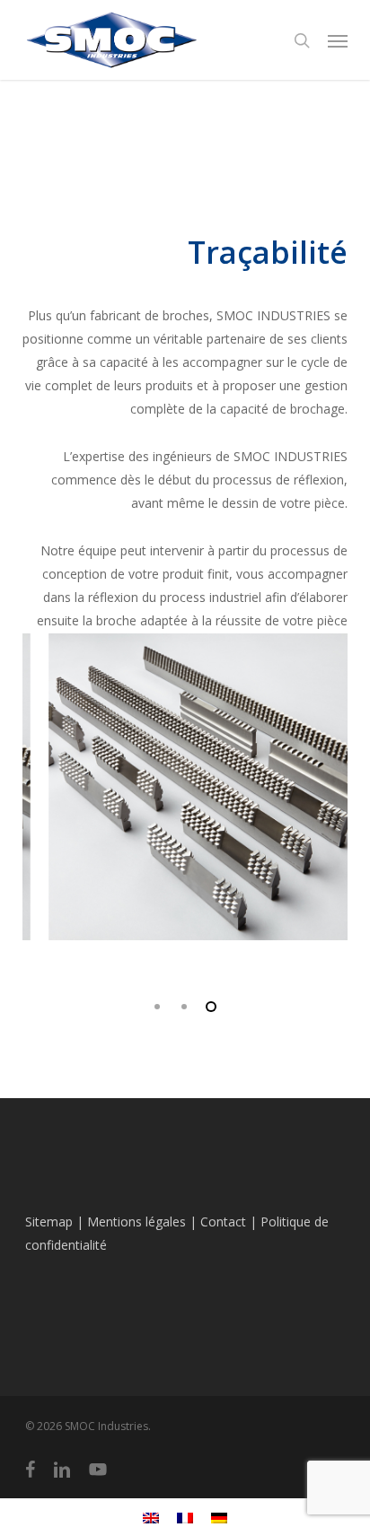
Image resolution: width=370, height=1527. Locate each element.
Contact (223, 1221)
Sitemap (49, 1221)
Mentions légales (136, 1221)
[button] (338, 40)
